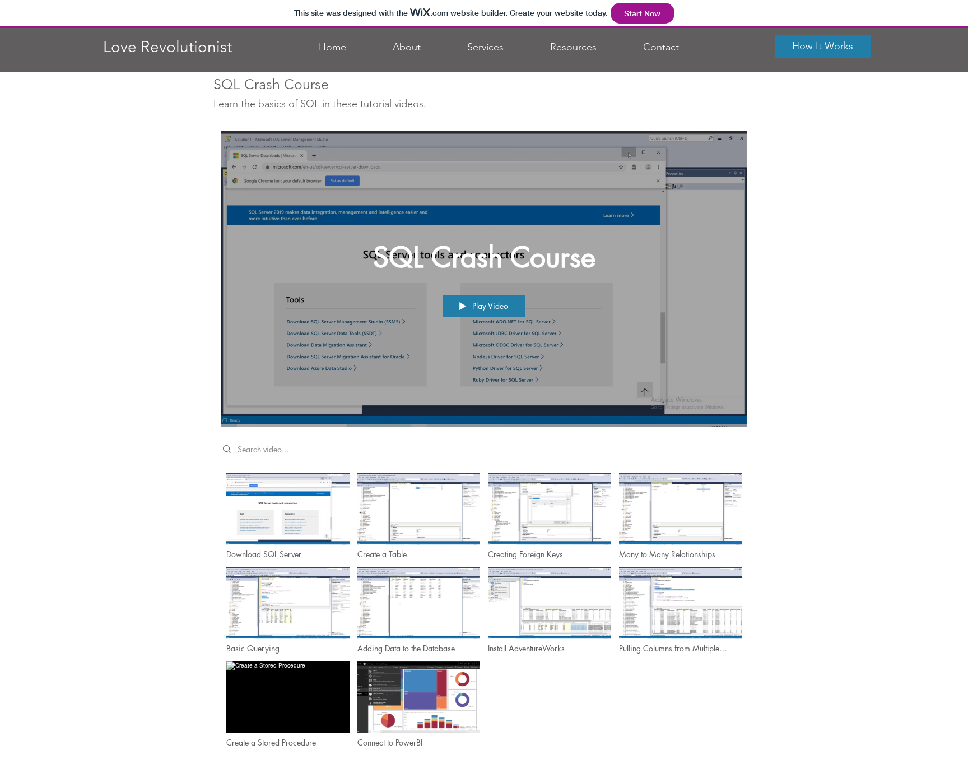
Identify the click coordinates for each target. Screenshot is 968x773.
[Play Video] (288, 516)
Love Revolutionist (167, 47)
